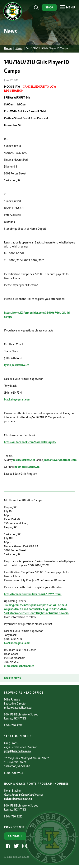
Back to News (12, 678)
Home (8, 48)
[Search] (36, 7)
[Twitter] (16, 846)
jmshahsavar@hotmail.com (60, 460)
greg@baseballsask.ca (17, 751)
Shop (49, 7)
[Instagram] (24, 846)
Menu (70, 7)
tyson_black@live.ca (16, 365)
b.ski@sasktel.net (24, 460)
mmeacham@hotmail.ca (19, 666)
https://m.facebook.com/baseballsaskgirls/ (30, 442)
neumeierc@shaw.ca (27, 467)
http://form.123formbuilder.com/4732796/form (33, 594)
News (19, 48)
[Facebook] (7, 846)
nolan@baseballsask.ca (18, 799)
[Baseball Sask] (12, 20)
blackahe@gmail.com (17, 399)
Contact (15, 836)
